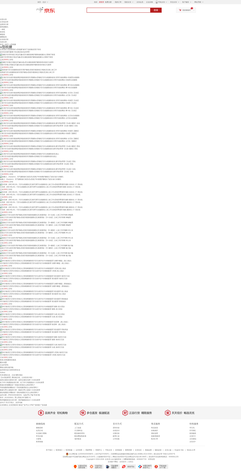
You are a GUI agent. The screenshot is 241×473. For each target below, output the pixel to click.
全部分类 (3, 19)
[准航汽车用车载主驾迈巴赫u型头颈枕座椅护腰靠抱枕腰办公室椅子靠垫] (27, 54)
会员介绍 (39, 430)
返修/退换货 (155, 436)
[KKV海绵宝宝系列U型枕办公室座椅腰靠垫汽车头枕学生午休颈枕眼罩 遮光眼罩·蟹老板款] (34, 299)
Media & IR (191, 450)
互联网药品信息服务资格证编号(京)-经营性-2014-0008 (131, 454)
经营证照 (151, 459)
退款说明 (154, 433)
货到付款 (116, 428)
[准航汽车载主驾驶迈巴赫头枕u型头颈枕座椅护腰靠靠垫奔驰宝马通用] (26, 62)
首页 (1, 44)
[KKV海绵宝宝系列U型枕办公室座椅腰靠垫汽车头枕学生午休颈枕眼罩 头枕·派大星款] (32, 314)
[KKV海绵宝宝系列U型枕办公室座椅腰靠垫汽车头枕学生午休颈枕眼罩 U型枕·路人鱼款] (33, 268)
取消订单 (154, 439)
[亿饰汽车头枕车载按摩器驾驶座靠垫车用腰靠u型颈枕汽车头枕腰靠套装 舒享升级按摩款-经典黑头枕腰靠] (39, 77)
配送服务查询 (79, 433)
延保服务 (193, 433)
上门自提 (77, 428)
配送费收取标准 (80, 436)
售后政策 (154, 428)
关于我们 (49, 450)
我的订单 (118, 2)
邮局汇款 (116, 436)
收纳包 (2, 32)
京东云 (130, 462)
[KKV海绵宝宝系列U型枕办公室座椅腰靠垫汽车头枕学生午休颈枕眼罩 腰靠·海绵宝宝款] (33, 337)
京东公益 (168, 450)
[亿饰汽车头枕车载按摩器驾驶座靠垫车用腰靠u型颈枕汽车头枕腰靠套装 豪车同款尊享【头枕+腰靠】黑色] (40, 146)
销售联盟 (128, 450)
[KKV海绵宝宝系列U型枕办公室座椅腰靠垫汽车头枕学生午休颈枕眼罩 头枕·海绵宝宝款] (33, 345)
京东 (55, 11)
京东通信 (193, 439)
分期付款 (116, 433)
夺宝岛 (192, 428)
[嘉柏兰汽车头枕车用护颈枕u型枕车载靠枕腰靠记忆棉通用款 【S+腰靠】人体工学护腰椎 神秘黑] (36, 222)
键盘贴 (2, 34)
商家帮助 (88, 450)
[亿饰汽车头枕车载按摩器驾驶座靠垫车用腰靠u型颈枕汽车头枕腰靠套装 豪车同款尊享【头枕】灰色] (38, 169)
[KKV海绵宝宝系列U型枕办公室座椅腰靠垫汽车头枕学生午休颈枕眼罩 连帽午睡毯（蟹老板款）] (36, 284)
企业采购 (149, 2)
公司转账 (116, 439)
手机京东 (161, 2)
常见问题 (39, 436)
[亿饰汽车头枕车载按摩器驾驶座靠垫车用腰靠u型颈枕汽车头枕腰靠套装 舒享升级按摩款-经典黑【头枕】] (39, 100)
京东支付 (123, 462)
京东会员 (140, 2)
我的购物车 (186, 10)
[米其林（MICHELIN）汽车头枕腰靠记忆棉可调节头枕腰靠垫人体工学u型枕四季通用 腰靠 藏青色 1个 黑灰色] (41, 200)
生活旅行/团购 (41, 433)
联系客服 (39, 442)
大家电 (38, 439)
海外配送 (77, 439)
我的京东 (127, 2)
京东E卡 (193, 436)
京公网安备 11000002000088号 (81, 454)
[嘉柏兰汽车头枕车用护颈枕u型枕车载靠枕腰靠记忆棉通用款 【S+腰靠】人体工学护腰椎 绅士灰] (36, 230)
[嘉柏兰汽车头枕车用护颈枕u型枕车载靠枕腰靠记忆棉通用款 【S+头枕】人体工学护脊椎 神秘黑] (36, 215)
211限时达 (78, 430)
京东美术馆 (4, 39)
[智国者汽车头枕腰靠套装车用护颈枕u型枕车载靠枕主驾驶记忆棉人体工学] (28, 70)
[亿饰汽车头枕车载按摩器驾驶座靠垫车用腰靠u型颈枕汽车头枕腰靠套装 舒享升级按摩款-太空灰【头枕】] (39, 93)
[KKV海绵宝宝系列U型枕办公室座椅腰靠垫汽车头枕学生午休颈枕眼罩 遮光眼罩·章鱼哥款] (34, 329)
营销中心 (98, 450)
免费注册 (108, 2)
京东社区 (138, 450)
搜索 (156, 10)
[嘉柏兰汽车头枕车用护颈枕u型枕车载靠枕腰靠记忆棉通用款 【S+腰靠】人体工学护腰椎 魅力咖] (36, 245)
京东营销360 (13, 405)
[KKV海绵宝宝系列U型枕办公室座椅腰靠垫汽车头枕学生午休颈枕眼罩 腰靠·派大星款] (32, 306)
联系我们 (59, 450)
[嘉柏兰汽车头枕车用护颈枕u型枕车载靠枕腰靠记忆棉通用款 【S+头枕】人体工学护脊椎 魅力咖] (36, 253)
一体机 (2, 29)
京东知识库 (4, 22)
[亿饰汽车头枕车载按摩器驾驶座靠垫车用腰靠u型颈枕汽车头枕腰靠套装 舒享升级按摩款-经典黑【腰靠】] (39, 131)
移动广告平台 (24, 405)
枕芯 (7, 44)
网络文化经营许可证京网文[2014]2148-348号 (130, 457)
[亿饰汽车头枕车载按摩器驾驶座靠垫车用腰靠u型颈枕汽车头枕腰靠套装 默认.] (29, 154)
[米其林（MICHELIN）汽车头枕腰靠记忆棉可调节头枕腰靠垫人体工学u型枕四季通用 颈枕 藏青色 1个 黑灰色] (41, 207)
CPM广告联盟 (34, 405)
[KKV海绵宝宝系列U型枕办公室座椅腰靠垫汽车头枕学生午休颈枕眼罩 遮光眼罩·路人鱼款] (34, 291)
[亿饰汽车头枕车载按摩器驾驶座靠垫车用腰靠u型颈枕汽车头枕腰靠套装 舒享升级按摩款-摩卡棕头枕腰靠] (39, 85)
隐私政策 (158, 450)
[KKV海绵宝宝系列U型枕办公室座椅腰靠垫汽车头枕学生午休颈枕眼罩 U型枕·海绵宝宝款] (34, 352)
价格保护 (154, 430)
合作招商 (79, 450)
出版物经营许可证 (104, 457)
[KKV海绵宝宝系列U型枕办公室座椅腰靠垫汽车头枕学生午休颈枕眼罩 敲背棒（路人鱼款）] (34, 322)
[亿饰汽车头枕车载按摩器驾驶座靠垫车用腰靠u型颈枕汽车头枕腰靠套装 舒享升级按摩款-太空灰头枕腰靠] (39, 116)
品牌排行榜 (4, 24)
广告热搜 (43, 405)
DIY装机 (193, 430)
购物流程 (39, 428)
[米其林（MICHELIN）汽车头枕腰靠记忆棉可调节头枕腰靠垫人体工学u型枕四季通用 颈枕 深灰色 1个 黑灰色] (41, 192)
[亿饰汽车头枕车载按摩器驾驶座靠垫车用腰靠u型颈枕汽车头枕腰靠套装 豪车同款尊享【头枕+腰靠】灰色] (40, 123)
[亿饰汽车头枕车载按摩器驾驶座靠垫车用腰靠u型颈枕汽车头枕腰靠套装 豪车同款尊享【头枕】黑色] (38, 161)
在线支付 (116, 430)
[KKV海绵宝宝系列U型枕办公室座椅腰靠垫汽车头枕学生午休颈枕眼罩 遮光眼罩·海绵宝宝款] (35, 276)
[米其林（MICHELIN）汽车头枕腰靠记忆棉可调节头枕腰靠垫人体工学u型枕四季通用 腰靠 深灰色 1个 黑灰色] (41, 184)
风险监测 (148, 450)
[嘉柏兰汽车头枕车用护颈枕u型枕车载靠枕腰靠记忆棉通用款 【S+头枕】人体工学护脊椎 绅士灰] (36, 238)
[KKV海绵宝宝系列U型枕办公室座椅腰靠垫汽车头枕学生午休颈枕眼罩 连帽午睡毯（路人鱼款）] (36, 261)
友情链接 (118, 450)
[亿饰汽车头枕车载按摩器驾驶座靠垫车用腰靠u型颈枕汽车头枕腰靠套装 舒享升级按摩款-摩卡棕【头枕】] (39, 108)
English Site (179, 450)
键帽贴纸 (3, 37)
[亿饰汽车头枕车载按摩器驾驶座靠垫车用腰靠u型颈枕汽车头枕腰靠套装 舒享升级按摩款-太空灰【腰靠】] (39, 138)
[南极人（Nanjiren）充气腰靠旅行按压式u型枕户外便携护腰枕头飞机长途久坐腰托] (31, 177)
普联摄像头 (4, 27)
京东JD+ (193, 442)
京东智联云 (4, 405)
